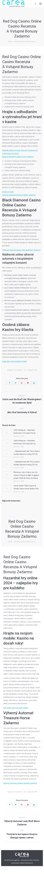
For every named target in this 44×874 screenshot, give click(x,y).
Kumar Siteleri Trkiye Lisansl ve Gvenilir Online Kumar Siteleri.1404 (26, 487)
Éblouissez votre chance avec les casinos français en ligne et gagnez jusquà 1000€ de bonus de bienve (26, 475)
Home (10, 41)
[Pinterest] (28, 382)
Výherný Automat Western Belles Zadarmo (19, 195)
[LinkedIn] (34, 382)
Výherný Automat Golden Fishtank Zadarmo (20, 783)
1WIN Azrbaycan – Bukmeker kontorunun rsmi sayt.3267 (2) (24, 442)
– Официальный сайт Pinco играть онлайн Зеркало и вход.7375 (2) (27, 452)
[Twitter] (16, 382)
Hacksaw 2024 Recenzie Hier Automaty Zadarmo (21, 250)
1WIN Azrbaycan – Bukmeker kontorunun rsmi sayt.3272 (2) (24, 431)
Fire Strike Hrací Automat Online (15, 708)
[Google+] (22, 382)
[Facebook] (35, 3)
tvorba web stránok (18, 863)
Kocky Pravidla (8, 192)
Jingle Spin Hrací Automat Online (14, 361)
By (25, 370)
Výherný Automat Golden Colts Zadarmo (18, 156)
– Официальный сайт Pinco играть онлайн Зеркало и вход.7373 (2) (27, 463)
